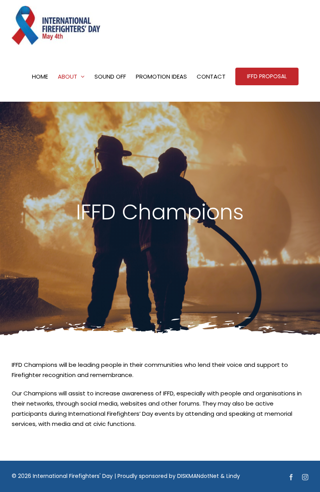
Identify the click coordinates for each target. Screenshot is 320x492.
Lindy (233, 476)
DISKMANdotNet (198, 476)
